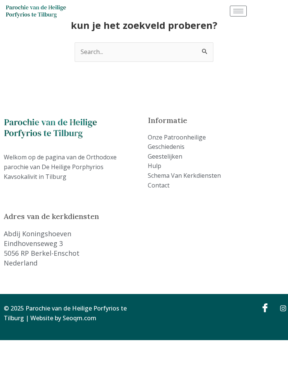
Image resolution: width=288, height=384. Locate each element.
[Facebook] (264, 307)
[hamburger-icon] (238, 11)
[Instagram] (280, 307)
